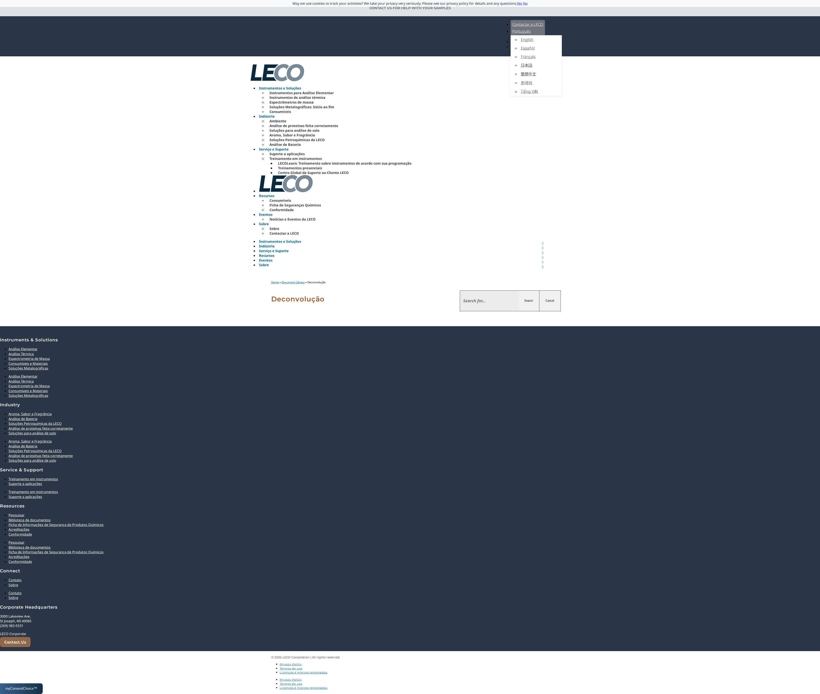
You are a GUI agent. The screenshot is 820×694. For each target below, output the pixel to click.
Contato (15, 580)
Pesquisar (17, 515)
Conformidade (281, 209)
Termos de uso (291, 668)
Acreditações (19, 529)
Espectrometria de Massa (29, 358)
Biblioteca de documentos (30, 520)
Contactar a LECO (527, 24)
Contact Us (15, 642)
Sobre (264, 224)
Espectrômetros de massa (291, 102)
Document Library (293, 282)
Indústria (267, 116)
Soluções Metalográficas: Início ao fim (301, 107)
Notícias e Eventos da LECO (292, 219)
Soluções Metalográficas (28, 368)
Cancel (550, 300)
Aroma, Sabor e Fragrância (292, 135)
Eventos (265, 214)
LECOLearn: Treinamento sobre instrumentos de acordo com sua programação (344, 163)
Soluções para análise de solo (294, 130)
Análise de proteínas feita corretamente (303, 125)
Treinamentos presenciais (300, 168)
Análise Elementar (23, 349)
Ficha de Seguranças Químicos (295, 205)
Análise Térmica (21, 354)
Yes (519, 3)
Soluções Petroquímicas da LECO (297, 139)
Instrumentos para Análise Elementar (301, 93)
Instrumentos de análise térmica (297, 97)
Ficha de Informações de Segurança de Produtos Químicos (56, 524)
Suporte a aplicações (287, 154)
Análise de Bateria (285, 144)
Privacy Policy (291, 664)
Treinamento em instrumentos (295, 158)
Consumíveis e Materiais (28, 363)
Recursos (266, 195)
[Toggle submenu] (542, 241)
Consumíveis (280, 111)
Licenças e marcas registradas (303, 672)
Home (275, 282)
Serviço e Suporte (274, 149)
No (525, 3)
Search (528, 300)
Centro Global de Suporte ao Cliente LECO (313, 172)
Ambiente (277, 121)
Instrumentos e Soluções (280, 88)
